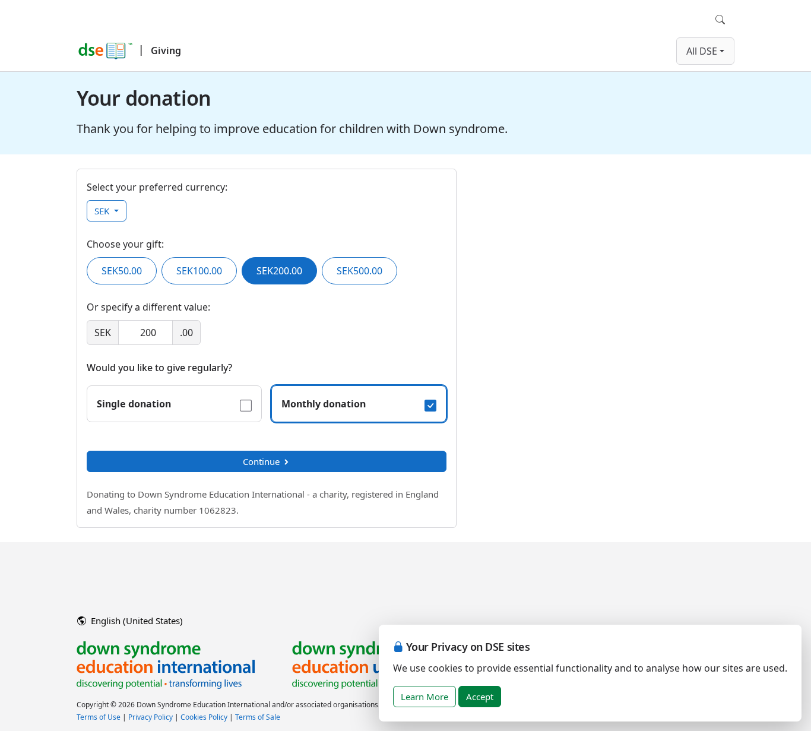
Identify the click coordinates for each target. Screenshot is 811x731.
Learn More (424, 696)
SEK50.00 (122, 270)
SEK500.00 (359, 270)
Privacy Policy (150, 717)
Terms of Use (99, 717)
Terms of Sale (257, 717)
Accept (479, 696)
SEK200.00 (279, 270)
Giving (166, 50)
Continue (261, 461)
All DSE (701, 51)
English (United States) (135, 620)
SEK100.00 (199, 270)
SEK (103, 211)
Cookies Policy (203, 717)
